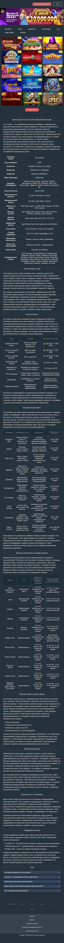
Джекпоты (32, 29)
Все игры (8, 29)
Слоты (20, 29)
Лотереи (23, 32)
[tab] (23, 22)
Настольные (46, 29)
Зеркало (32, 920)
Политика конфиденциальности (32, 927)
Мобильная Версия (32, 923)
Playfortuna (39, 177)
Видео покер (9, 32)
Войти (58, 4)
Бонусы (32, 916)
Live (58, 29)
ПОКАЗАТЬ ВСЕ (32, 109)
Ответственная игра (32, 931)
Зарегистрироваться (42, 4)
